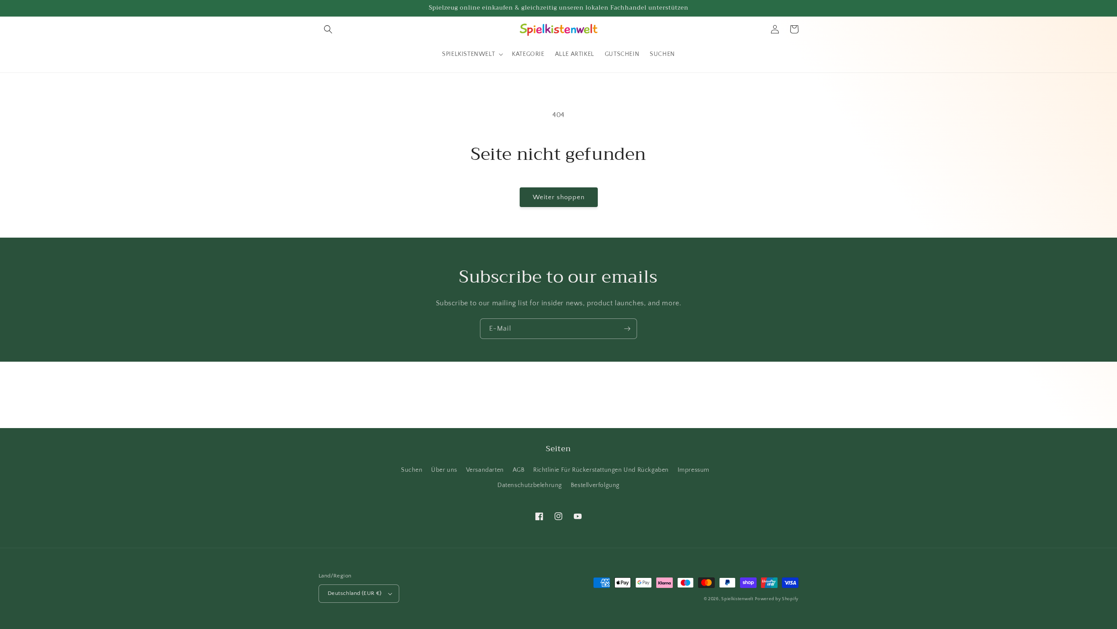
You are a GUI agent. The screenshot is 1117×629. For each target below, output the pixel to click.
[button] (328, 29)
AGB (519, 470)
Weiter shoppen (559, 197)
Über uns (444, 470)
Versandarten (485, 470)
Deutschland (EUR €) (355, 593)
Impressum (693, 470)
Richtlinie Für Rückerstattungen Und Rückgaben (601, 470)
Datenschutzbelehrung (529, 485)
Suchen (412, 470)
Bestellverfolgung (595, 485)
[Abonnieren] (627, 328)
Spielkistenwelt (737, 599)
